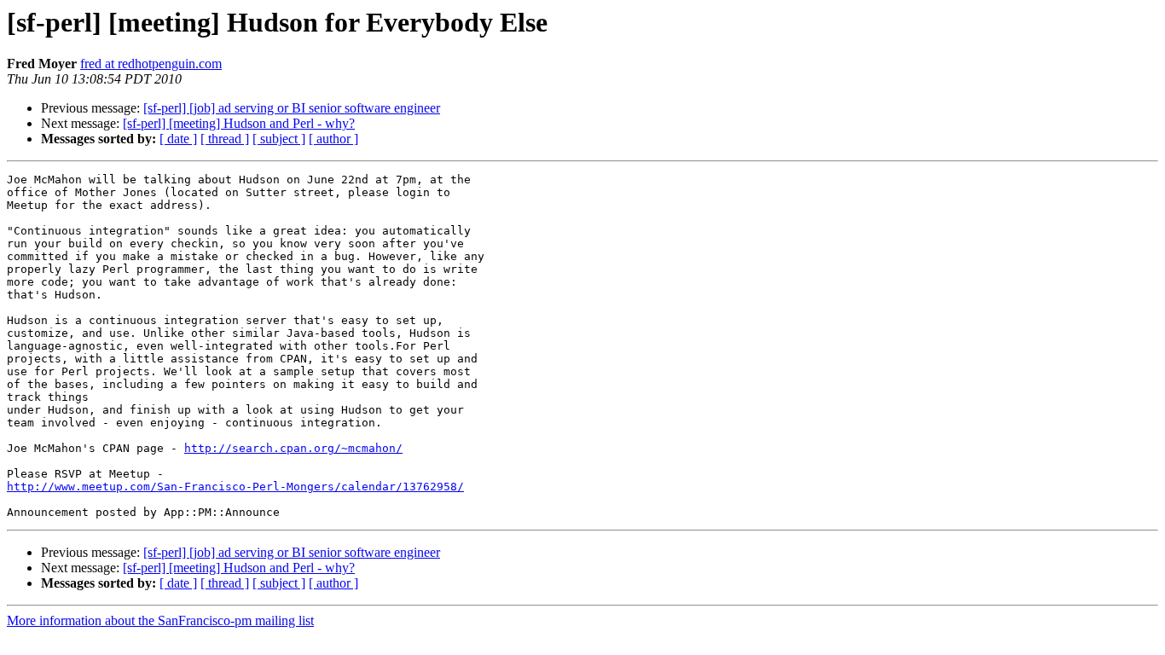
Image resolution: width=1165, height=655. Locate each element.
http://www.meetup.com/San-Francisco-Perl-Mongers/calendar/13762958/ (235, 486)
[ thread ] (224, 138)
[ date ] (178, 138)
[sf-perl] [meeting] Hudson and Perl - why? (239, 123)
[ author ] (333, 138)
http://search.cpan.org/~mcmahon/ (293, 448)
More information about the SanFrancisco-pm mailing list (160, 620)
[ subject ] (278, 138)
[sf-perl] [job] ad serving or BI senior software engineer (291, 108)
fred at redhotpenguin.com (151, 63)
